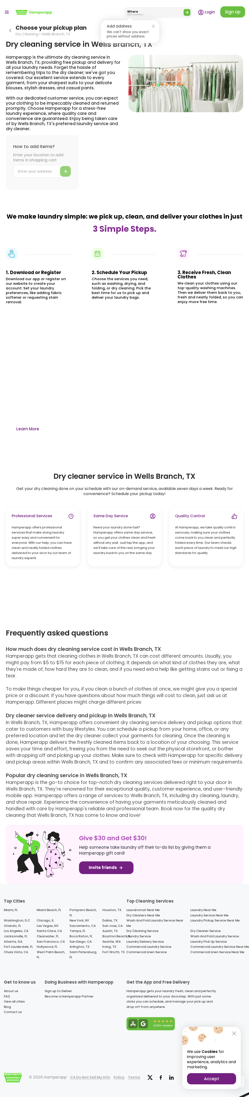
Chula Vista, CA (16, 952)
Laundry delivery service (145, 942)
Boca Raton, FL (81, 936)
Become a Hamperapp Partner (69, 996)
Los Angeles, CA (16, 931)
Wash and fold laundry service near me (154, 923)
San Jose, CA (112, 926)
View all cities (14, 1001)
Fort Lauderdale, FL (18, 947)
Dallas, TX (109, 920)
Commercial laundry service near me (219, 947)
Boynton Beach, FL (116, 936)
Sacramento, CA (83, 926)
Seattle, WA (111, 942)
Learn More (27, 429)
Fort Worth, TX (113, 952)
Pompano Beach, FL (83, 912)
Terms (134, 1077)
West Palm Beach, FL (51, 954)
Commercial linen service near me (217, 952)
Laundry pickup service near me (215, 920)
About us (11, 991)
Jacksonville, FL (15, 936)
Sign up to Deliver (58, 991)
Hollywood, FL (47, 947)
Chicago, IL (45, 920)
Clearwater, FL (48, 936)
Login (209, 12)
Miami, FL (11, 910)
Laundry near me (203, 910)
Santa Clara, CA (49, 931)
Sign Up (232, 12)
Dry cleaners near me (143, 915)
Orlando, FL (12, 926)
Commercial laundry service (148, 947)
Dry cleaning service (142, 931)
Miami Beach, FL (49, 910)
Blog (7, 1007)
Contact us (13, 1012)
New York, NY (79, 920)
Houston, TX (111, 910)
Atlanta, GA (13, 942)
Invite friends (103, 867)
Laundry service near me (209, 915)
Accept (211, 1079)
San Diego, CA (81, 942)
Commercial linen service (146, 952)
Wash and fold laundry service (214, 936)
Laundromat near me (143, 910)
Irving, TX (109, 947)
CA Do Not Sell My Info (90, 1077)
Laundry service (138, 936)
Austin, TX (110, 931)
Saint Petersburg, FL (83, 954)
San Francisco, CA (51, 942)
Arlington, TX (79, 947)
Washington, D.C (17, 920)
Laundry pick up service (208, 942)
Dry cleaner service (205, 931)
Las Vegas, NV (48, 926)
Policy (119, 1077)
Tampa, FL (77, 931)
